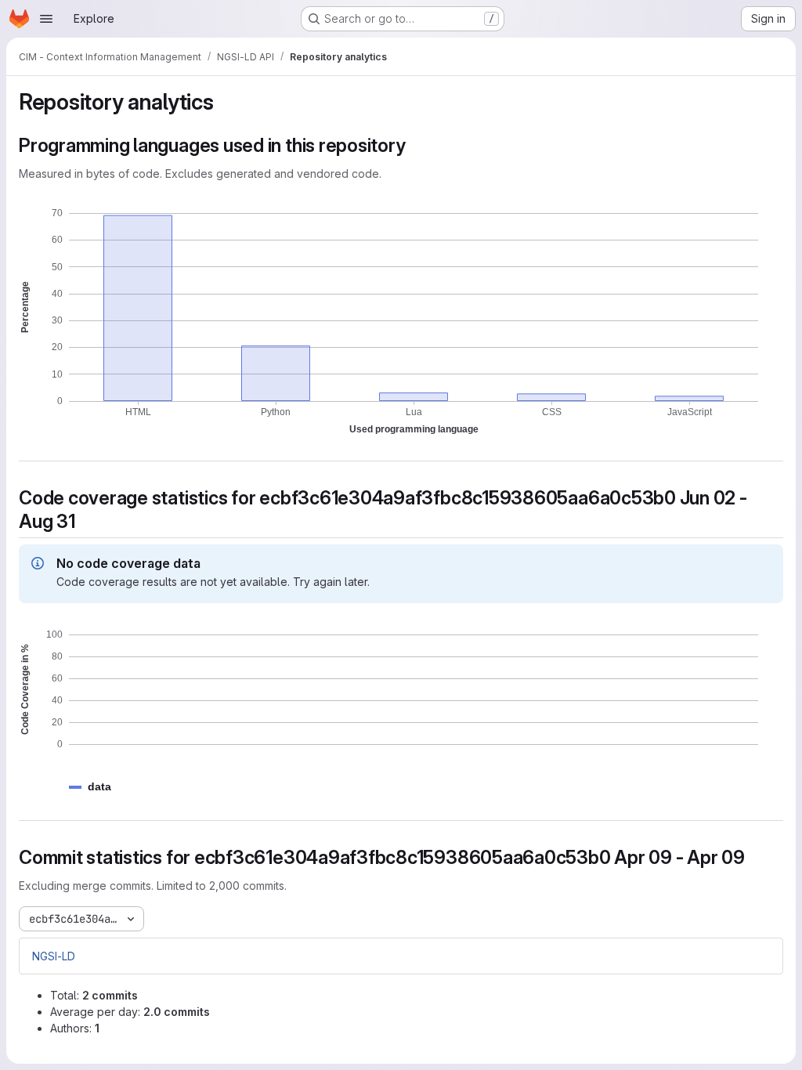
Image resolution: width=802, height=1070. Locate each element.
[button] (99, 787)
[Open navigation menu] (46, 18)
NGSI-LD (53, 956)
